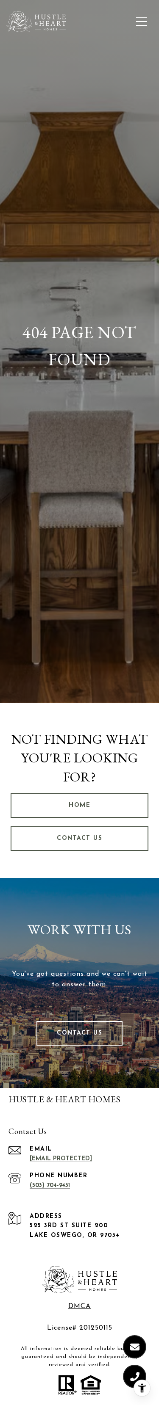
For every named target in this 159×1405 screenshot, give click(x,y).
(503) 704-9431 (50, 1185)
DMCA (79, 1306)
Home (79, 805)
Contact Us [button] (79, 838)
